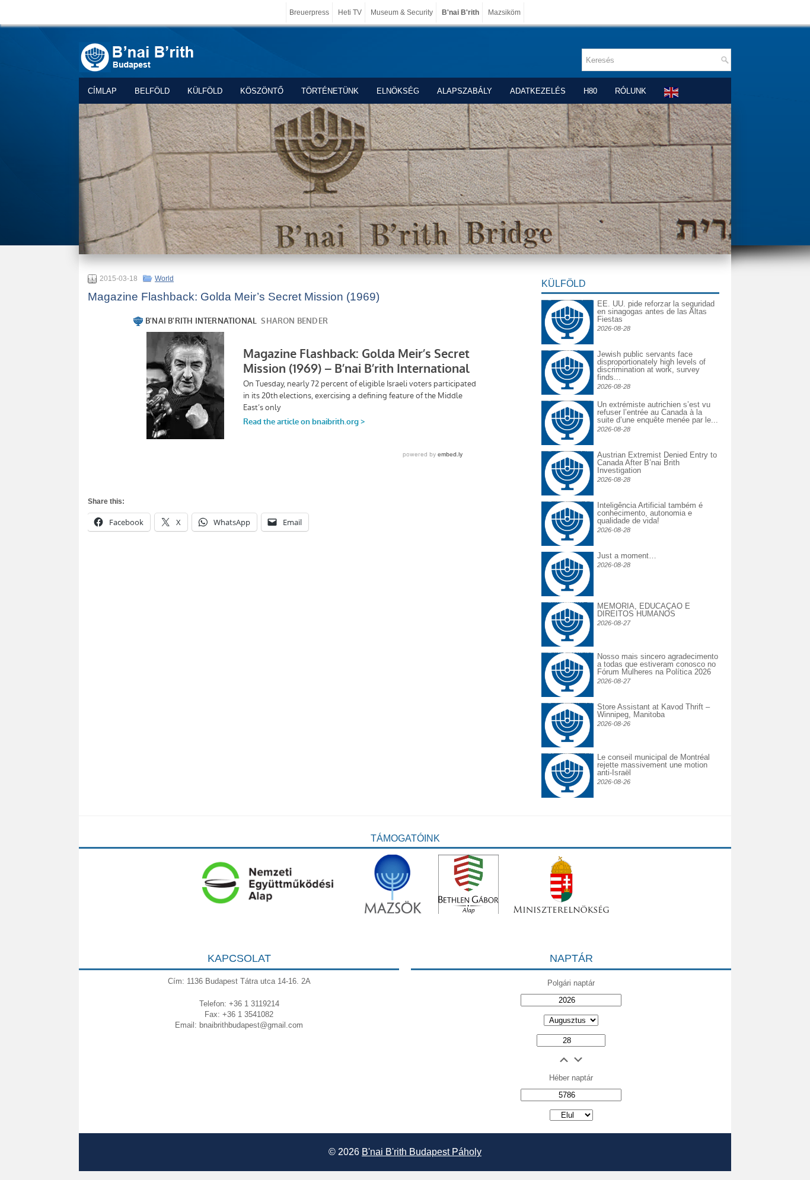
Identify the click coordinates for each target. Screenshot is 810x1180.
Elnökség (398, 91)
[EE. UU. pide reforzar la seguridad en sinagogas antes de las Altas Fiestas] (567, 299)
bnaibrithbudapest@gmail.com (251, 1025)
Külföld (204, 91)
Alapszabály (464, 91)
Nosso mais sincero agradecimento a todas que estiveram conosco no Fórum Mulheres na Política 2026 (657, 664)
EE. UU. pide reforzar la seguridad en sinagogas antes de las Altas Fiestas (656, 311)
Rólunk (630, 91)
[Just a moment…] (567, 593)
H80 (590, 91)
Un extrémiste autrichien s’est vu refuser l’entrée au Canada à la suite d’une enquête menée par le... (657, 412)
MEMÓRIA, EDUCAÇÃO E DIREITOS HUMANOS (643, 610)
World (164, 278)
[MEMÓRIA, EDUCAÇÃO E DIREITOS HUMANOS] (567, 611)
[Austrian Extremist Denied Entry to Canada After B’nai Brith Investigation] (567, 460)
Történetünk (330, 91)
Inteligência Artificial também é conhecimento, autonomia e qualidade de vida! (650, 513)
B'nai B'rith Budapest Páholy (421, 1152)
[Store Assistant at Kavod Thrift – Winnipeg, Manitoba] (567, 702)
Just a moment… (626, 555)
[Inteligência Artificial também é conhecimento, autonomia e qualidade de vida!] (567, 510)
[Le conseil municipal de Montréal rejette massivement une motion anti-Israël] (567, 762)
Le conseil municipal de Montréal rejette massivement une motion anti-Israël (653, 765)
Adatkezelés (538, 91)
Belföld (152, 91)
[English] (671, 92)
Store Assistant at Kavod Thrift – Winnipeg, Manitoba (653, 710)
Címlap (102, 91)
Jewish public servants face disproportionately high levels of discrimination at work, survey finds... (651, 366)
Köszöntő (261, 91)
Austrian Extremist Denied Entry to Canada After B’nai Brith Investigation (657, 462)
